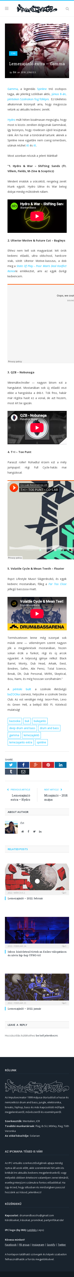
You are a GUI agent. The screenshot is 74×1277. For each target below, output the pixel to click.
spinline (41, 742)
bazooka (14, 721)
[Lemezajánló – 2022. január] (37, 989)
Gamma (12, 89)
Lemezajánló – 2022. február (25, 898)
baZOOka (13, 694)
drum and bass (49, 728)
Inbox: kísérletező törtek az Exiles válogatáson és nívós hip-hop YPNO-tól (37, 953)
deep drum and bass (22, 728)
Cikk (13, 53)
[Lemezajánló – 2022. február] (37, 879)
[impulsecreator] (37, 8)
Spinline (42, 89)
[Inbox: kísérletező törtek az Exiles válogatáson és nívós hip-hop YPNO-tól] (37, 932)
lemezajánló (31, 735)
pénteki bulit (22, 689)
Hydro (11, 120)
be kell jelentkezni (47, 1035)
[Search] (67, 8)
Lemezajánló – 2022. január (24, 1008)
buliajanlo (40, 721)
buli (27, 721)
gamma (14, 735)
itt (27, 145)
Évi (14, 72)
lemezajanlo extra (20, 742)
